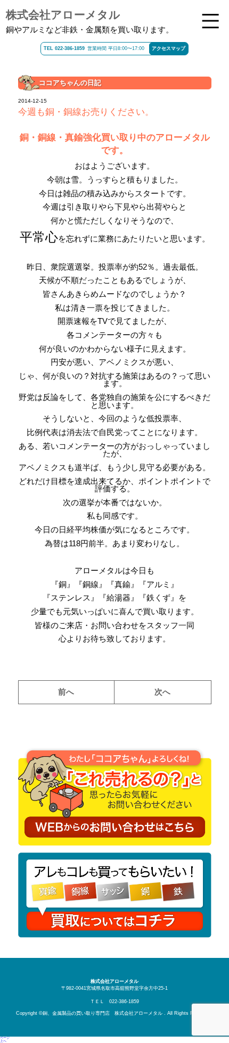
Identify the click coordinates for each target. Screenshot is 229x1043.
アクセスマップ (168, 48)
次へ (162, 692)
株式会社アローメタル (63, 15)
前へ (66, 692)
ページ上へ (5, 1039)
